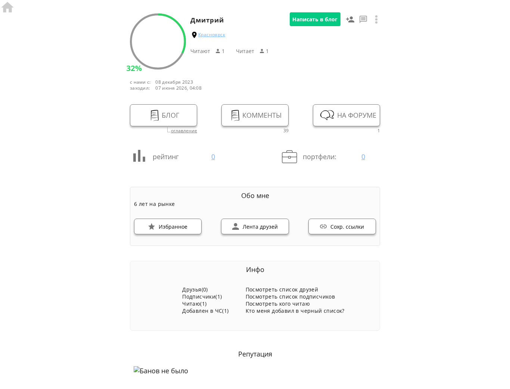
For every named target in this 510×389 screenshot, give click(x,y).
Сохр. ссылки (347, 226)
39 (286, 131)
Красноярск (211, 34)
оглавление (184, 131)
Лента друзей (260, 226)
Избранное (173, 226)
